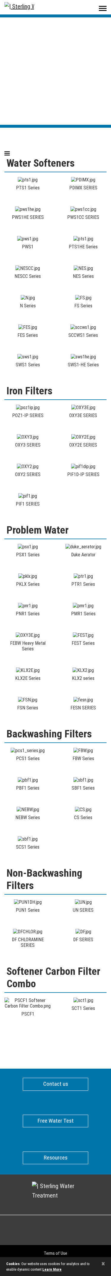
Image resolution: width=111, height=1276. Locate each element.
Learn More (52, 1269)
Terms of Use (55, 1253)
